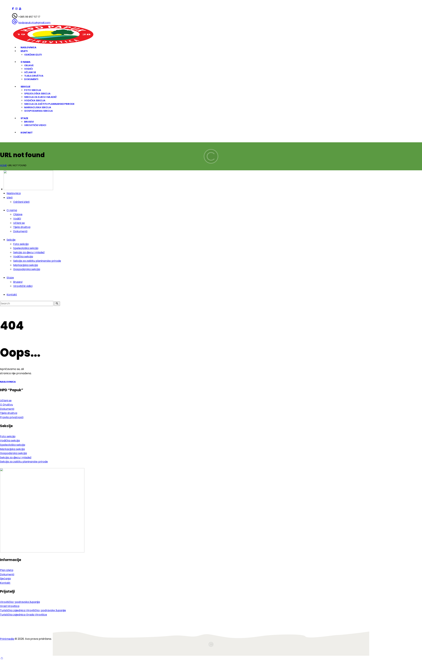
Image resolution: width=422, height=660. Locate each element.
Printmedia (7, 639)
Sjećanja (5, 578)
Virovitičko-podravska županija (20, 602)
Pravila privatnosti (11, 417)
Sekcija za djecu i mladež (15, 457)
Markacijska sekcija (12, 449)
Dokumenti (7, 409)
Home (3, 165)
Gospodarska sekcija (13, 453)
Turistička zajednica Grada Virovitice (23, 615)
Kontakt (5, 583)
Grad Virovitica (9, 606)
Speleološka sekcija (12, 445)
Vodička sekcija (10, 440)
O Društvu (6, 405)
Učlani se (6, 400)
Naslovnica (8, 381)
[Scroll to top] (2, 658)
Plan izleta (6, 570)
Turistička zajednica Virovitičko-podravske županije (33, 610)
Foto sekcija (7, 436)
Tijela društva (8, 413)
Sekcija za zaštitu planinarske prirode (24, 461)
